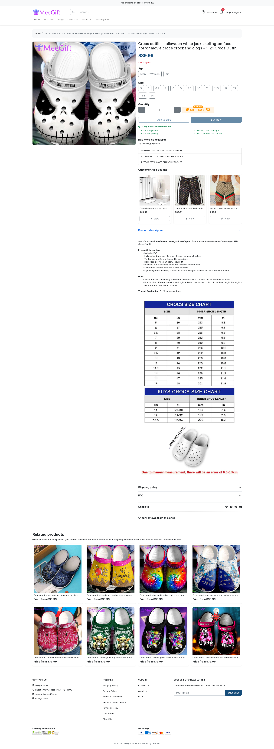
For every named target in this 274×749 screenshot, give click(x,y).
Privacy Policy (110, 691)
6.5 (157, 88)
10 (198, 88)
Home (38, 33)
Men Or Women (150, 74)
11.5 (216, 88)
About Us (107, 719)
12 (226, 88)
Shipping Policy (110, 685)
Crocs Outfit (50, 33)
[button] (221, 12)
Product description (150, 230)
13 (234, 88)
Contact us (108, 713)
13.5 (142, 95)
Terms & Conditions (112, 696)
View (156, 218)
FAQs (140, 696)
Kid (167, 74)
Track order (212, 12)
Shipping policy (147, 487)
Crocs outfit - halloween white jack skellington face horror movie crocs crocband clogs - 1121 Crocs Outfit (112, 33)
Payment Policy (110, 708)
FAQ (140, 495)
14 (152, 95)
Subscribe (233, 692)
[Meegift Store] (48, 12)
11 (207, 88)
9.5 (189, 88)
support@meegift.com (46, 694)
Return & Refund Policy (114, 702)
